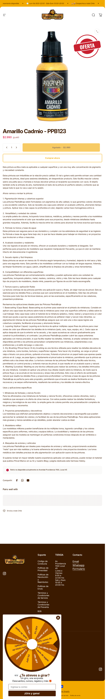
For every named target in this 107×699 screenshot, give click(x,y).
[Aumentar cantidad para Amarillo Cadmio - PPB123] (17, 147)
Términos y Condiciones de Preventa (43, 604)
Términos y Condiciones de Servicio (43, 595)
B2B (39, 611)
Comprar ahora (52, 158)
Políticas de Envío (43, 587)
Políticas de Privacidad (43, 569)
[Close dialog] (58, 618)
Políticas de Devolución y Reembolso (43, 578)
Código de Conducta (43, 562)
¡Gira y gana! (32, 693)
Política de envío (75, 695)
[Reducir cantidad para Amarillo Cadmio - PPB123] (6, 147)
